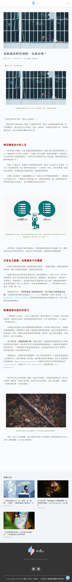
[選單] (67, 3)
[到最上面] (68, 578)
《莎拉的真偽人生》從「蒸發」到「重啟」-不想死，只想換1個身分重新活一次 (18, 502)
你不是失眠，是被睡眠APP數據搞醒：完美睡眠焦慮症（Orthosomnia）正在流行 (52, 503)
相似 (34, 295)
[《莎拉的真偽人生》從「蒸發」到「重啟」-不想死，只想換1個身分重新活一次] (19, 489)
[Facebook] (33, 569)
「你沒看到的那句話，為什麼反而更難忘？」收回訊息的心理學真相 (18, 533)
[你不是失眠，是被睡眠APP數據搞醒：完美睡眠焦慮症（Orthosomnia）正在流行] (52, 489)
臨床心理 (34, 58)
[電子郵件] (38, 569)
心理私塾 (28, 58)
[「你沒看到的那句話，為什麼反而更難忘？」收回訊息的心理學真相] (19, 520)
